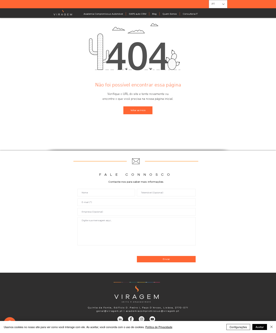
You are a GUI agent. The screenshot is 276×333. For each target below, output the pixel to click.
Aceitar (260, 327)
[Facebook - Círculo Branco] (131, 319)
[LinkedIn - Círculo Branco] (120, 319)
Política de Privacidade (158, 327)
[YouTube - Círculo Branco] (152, 319)
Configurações (238, 327)
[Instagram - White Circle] (141, 319)
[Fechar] (271, 327)
